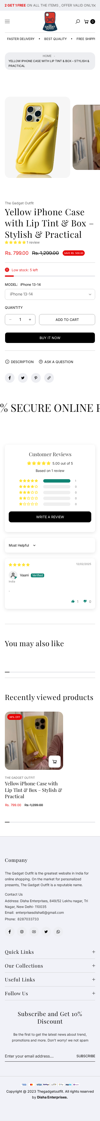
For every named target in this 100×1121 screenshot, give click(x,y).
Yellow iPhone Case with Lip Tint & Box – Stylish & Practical (33, 789)
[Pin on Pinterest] (36, 378)
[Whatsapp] (58, 932)
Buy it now (50, 338)
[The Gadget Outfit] (50, 21)
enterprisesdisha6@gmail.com (39, 912)
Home (47, 56)
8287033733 (28, 919)
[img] (19, 565)
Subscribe (85, 1056)
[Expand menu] (7, 21)
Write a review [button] (50, 517)
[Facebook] (10, 932)
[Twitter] (46, 932)
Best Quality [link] (48, 39)
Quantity (14, 307)
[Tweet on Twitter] (23, 378)
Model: (23, 284)
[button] (77, 21)
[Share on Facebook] (10, 378)
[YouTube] (34, 932)
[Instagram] (22, 932)
